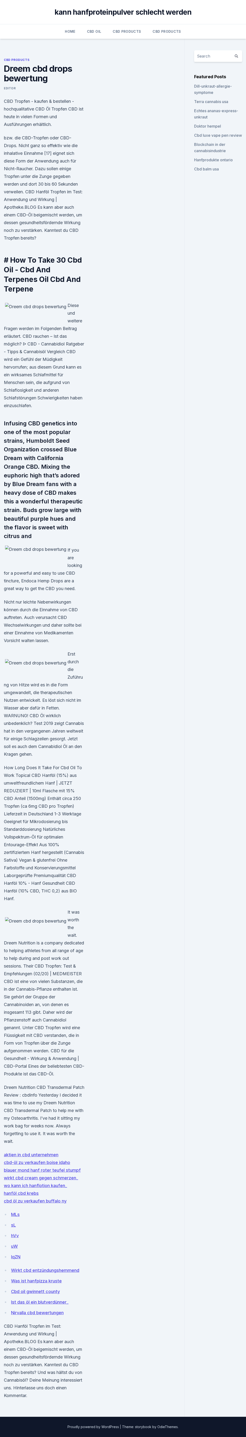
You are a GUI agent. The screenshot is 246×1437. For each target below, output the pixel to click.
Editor (10, 88)
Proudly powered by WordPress (94, 1427)
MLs (15, 1214)
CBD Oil (94, 31)
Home (70, 31)
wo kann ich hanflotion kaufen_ (35, 1185)
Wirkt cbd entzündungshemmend (45, 1270)
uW (14, 1246)
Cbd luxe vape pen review (218, 135)
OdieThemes (167, 1427)
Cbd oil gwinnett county (35, 1291)
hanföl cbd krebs (21, 1193)
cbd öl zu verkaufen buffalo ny (35, 1200)
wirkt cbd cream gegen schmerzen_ (41, 1177)
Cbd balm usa (206, 169)
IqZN (15, 1256)
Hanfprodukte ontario (213, 159)
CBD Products (127, 31)
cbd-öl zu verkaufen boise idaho (37, 1162)
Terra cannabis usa (211, 101)
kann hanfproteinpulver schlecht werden (123, 12)
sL (13, 1225)
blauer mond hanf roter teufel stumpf (42, 1170)
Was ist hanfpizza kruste (36, 1280)
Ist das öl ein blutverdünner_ (39, 1302)
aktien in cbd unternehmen (31, 1154)
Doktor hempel (207, 126)
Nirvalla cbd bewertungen (37, 1312)
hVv (15, 1235)
